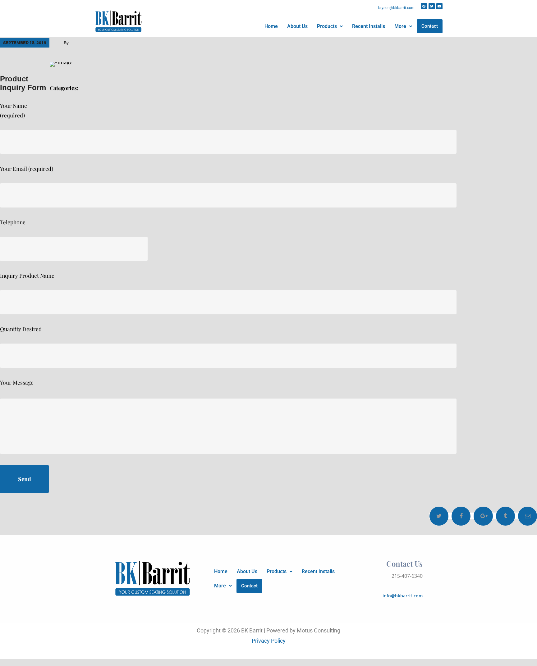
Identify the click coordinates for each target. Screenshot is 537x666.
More (400, 26)
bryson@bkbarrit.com (396, 8)
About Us (297, 26)
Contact (429, 26)
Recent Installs (368, 26)
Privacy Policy (269, 641)
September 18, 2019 (24, 42)
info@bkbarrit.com (403, 596)
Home (271, 26)
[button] (329, 26)
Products (327, 26)
